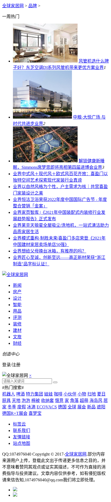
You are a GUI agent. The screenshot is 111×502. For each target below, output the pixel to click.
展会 (81, 407)
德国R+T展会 (14, 413)
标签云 (19, 424)
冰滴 (31, 407)
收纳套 (47, 400)
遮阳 (101, 407)
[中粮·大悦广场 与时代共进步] (42, 117)
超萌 (84, 400)
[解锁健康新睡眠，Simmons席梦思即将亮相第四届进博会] (45, 161)
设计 (17, 298)
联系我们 (21, 430)
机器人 (8, 394)
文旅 (17, 337)
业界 (99, 67)
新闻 (17, 285)
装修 (17, 324)
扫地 (91, 394)
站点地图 (21, 443)
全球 (72, 407)
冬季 (12, 407)
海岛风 (95, 400)
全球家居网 (13, 5)
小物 (82, 394)
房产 (17, 292)
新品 (91, 407)
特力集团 (34, 394)
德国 (62, 407)
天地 (16, 400)
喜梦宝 (35, 413)
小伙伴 (70, 394)
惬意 (59, 400)
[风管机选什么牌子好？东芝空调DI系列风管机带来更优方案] (45, 61)
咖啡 (58, 394)
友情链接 (21, 437)
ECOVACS (47, 407)
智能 (17, 304)
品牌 (32, 5)
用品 (17, 311)
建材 (17, 330)
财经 (17, 343)
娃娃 (48, 394)
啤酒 (20, 394)
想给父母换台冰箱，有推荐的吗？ (54, 251)
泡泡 (26, 400)
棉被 (35, 400)
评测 (17, 317)
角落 (74, 400)
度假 (21, 407)
